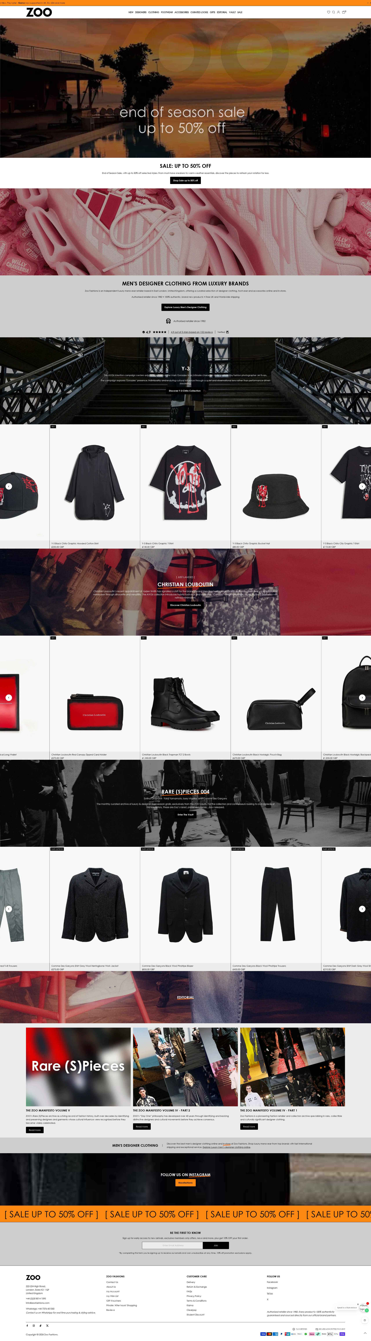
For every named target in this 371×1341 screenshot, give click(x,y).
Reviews (110, 1310)
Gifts (212, 12)
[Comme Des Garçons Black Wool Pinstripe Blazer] (185, 905)
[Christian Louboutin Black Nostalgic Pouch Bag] (276, 694)
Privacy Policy (194, 1296)
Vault (232, 12)
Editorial (222, 12)
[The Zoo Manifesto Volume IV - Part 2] (185, 1067)
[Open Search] (333, 12)
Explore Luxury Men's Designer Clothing (185, 307)
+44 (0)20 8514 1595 (36, 1298)
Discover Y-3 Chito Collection (185, 390)
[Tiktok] (40, 1325)
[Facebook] (27, 1325)
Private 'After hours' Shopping (121, 1305)
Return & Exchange (197, 1286)
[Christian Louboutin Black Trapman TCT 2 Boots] (185, 694)
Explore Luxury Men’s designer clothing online (226, 1147)
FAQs (189, 1291)
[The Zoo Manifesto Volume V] (78, 1067)
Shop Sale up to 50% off (185, 180)
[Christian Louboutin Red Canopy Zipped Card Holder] (95, 694)
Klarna (190, 1305)
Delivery (191, 1282)
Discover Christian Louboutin (185, 605)
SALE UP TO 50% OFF (53, 1213)
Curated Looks (199, 12)
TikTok (270, 1293)
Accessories (182, 12)
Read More (35, 1130)
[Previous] (9, 486)
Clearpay (192, 1310)
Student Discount (195, 1314)
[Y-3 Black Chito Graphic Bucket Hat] (276, 482)
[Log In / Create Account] (338, 12)
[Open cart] (343, 12)
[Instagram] (34, 1325)
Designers (140, 12)
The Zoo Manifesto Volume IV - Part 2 (161, 1110)
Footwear (167, 12)
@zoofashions (185, 1182)
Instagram (272, 1287)
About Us (111, 1286)
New (131, 12)
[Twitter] (47, 1325)
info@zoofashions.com (37, 1302)
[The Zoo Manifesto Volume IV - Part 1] (292, 1067)
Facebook (272, 1282)
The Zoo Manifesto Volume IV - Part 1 (268, 1110)
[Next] (362, 486)
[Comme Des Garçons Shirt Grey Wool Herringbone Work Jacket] (95, 905)
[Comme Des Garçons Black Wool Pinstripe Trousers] (276, 905)
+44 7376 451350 (46, 1308)
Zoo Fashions (51, 1334)
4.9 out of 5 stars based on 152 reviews (192, 332)
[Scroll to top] (365, 1333)
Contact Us (112, 1282)
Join (216, 1245)
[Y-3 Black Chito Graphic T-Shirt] (185, 482)
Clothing (153, 12)
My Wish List (112, 1296)
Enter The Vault (185, 814)
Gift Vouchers (113, 1300)
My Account (112, 1291)
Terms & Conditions (197, 1300)
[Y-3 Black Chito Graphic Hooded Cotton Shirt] (95, 482)
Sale (240, 12)
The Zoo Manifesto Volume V (48, 1110)
